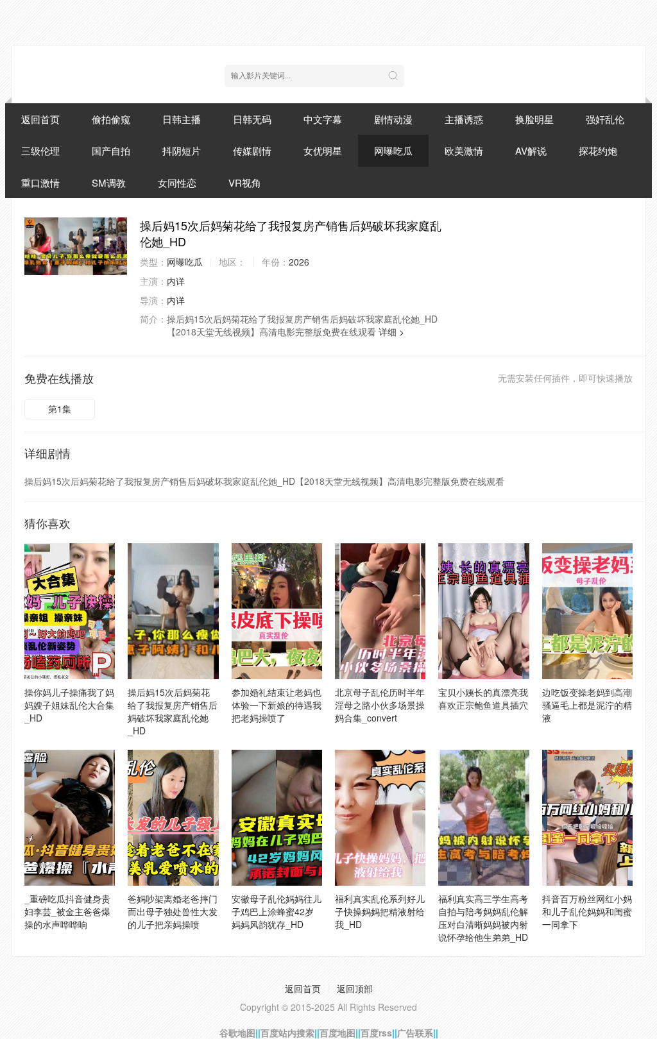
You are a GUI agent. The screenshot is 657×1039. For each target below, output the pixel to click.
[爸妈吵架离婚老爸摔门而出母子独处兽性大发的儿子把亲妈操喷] (173, 818)
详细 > (391, 331)
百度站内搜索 (287, 1032)
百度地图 (337, 1032)
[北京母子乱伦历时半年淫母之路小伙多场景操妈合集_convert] (380, 611)
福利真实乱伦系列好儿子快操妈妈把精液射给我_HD (380, 911)
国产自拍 (111, 150)
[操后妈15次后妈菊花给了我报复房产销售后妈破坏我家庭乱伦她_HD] (75, 246)
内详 (176, 281)
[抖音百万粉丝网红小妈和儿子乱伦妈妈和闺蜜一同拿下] (587, 818)
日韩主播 (181, 119)
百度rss (376, 1032)
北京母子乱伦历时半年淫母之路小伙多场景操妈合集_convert (380, 705)
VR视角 (244, 182)
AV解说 (531, 150)
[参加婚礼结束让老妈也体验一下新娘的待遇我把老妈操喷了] (277, 611)
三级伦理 (40, 150)
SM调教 (109, 182)
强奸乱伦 (605, 119)
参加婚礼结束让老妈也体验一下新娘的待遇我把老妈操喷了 (276, 705)
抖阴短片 (181, 150)
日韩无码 (252, 119)
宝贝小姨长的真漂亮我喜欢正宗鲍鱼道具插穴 (483, 698)
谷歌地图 (237, 1032)
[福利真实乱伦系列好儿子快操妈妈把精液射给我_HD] (380, 818)
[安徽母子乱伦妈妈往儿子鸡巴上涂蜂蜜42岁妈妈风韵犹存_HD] (277, 818)
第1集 (59, 408)
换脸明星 (534, 119)
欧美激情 (464, 150)
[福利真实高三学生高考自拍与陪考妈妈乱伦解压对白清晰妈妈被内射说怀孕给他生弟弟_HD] (483, 818)
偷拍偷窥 (111, 119)
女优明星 (322, 150)
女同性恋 (177, 182)
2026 (299, 261)
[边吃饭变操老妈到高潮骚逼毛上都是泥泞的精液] (587, 611)
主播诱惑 (464, 119)
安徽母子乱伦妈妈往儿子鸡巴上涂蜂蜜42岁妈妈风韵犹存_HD (276, 911)
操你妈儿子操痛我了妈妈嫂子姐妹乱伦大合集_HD (69, 705)
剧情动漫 (393, 119)
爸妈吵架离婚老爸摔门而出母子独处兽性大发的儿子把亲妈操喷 (173, 911)
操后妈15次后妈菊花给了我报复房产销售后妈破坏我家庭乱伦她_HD (173, 711)
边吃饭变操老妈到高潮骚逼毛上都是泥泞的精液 (587, 705)
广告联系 (415, 1032)
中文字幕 (322, 119)
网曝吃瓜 (393, 150)
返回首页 (40, 119)
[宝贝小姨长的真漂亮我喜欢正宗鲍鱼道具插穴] (483, 611)
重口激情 (40, 182)
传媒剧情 (252, 150)
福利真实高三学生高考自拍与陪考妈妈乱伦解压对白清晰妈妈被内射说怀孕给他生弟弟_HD (483, 917)
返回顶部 (355, 988)
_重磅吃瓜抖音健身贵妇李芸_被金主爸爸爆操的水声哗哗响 (67, 911)
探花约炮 (598, 150)
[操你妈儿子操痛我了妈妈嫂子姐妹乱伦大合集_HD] (69, 611)
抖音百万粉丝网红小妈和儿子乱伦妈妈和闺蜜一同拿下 (587, 911)
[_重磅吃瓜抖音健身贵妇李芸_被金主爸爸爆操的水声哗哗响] (69, 818)
